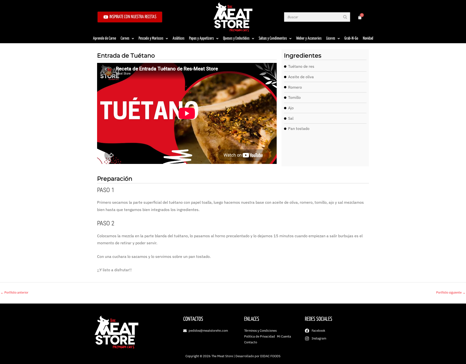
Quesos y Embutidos (236, 38)
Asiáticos (178, 38)
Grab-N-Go (351, 38)
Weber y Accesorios (309, 38)
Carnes (125, 38)
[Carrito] (360, 17)
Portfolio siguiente (451, 292)
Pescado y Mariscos (151, 38)
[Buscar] (345, 17)
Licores (330, 38)
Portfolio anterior (14, 292)
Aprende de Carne (104, 38)
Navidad (368, 38)
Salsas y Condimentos (273, 38)
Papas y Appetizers (201, 38)
